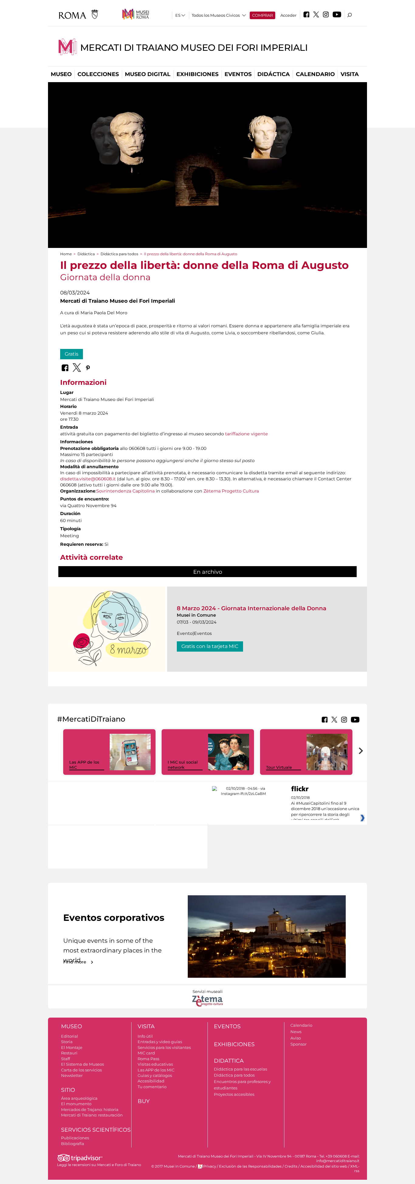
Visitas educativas (155, 1064)
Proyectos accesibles (234, 1094)
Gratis (71, 354)
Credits (291, 1166)
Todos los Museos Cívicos (216, 15)
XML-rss (354, 1168)
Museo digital (147, 74)
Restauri (69, 1052)
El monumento (76, 1103)
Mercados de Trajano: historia (89, 1109)
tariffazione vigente (246, 434)
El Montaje (71, 1047)
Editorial (69, 1036)
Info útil (145, 1036)
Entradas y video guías (160, 1041)
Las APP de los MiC (156, 1069)
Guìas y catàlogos (155, 1075)
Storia (67, 1041)
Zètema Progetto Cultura (231, 491)
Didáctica (273, 74)
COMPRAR (262, 15)
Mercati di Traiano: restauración (92, 1115)
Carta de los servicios (81, 1069)
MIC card (146, 1052)
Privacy (209, 1166)
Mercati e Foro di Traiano (119, 1165)
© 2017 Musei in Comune (173, 1166)
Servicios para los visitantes (164, 1047)
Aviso (295, 1038)
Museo (61, 74)
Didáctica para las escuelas (240, 1069)
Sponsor (298, 1044)
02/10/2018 (325, 809)
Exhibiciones (197, 74)
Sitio (68, 1090)
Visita (350, 74)
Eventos (238, 74)
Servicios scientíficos (96, 1130)
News (295, 1031)
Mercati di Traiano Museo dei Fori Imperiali (194, 47)
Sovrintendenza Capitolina (125, 491)
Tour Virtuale (279, 767)
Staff (65, 1058)
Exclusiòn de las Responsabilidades (250, 1166)
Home (66, 254)
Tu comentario (152, 1086)
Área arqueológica (79, 1098)
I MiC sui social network (183, 765)
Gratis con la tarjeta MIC (209, 646)
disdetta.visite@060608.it (88, 479)
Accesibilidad (151, 1080)
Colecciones (98, 74)
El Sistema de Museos (82, 1064)
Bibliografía (72, 1143)
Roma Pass (148, 1058)
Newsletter (72, 1075)
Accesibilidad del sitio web (323, 1166)
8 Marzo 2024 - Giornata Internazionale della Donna (251, 608)
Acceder (288, 15)
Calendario (315, 74)
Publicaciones (75, 1137)
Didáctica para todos (119, 254)
